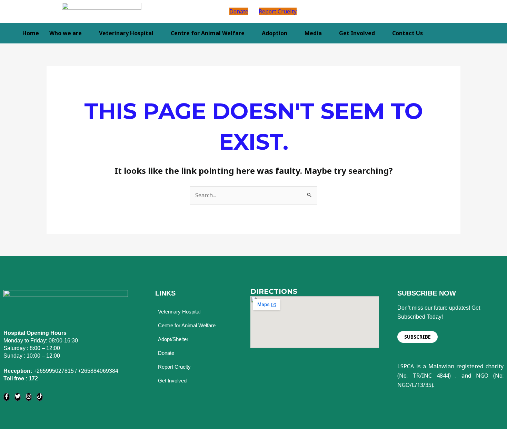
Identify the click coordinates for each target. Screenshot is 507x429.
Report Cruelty (278, 11)
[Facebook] (6, 397)
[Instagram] (29, 397)
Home (30, 33)
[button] (365, 11)
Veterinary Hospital (126, 33)
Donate (238, 11)
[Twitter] (17, 397)
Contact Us (407, 33)
